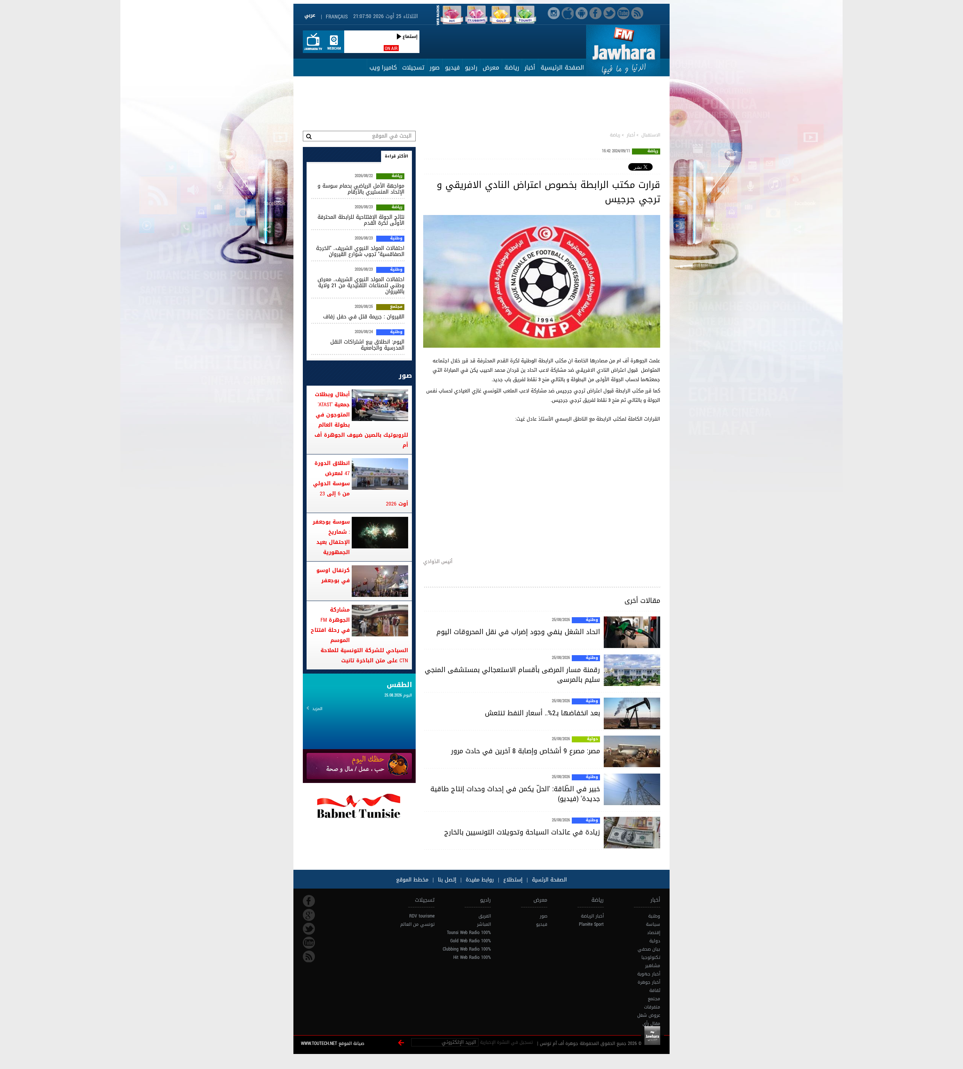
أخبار (529, 67)
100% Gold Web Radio (470, 941)
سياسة (653, 924)
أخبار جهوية (648, 974)
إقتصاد (653, 932)
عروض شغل (648, 1015)
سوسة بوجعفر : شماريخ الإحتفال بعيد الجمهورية (331, 537)
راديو (471, 67)
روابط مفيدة (480, 880)
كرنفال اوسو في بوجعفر (333, 575)
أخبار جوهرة (649, 982)
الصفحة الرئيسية (562, 67)
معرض (491, 67)
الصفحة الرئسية (548, 880)
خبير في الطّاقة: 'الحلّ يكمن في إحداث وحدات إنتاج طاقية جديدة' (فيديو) (515, 794)
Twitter (309, 929)
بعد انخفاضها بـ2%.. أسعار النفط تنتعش (542, 713)
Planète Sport (591, 924)
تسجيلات (413, 67)
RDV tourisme (421, 916)
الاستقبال (650, 135)
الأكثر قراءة (396, 156)
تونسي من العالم (417, 924)
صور (435, 67)
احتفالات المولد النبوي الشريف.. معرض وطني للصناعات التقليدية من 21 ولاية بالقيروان (360, 285)
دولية (592, 739)
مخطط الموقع (412, 880)
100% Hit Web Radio (472, 957)
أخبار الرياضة (592, 916)
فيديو (452, 67)
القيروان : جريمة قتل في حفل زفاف (363, 317)
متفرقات (652, 1007)
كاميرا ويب (383, 67)
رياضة (511, 67)
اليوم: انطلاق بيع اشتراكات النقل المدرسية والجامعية (367, 345)
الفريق (484, 916)
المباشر (484, 924)
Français (337, 17)
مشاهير (652, 965)
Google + (309, 915)
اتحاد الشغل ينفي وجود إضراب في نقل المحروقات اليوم (518, 632)
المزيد (317, 709)
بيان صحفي (649, 949)
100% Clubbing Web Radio (467, 949)
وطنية (592, 620)
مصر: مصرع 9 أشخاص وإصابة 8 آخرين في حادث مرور (525, 751)
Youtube (309, 943)
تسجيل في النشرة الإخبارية (506, 1042)
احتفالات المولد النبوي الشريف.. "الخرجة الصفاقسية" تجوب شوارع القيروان (360, 251)
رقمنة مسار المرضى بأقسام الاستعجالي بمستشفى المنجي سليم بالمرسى (512, 674)
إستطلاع (512, 880)
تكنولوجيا (650, 957)
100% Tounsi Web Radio (469, 932)
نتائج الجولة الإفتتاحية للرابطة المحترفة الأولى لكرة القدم (360, 220)
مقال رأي (651, 1023)
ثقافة (654, 990)
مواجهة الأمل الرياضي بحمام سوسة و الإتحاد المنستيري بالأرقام (360, 189)
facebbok (309, 901)
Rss (309, 957)
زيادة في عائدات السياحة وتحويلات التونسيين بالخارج (522, 832)
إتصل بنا (446, 880)
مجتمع (396, 307)
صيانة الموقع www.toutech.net (332, 1043)
